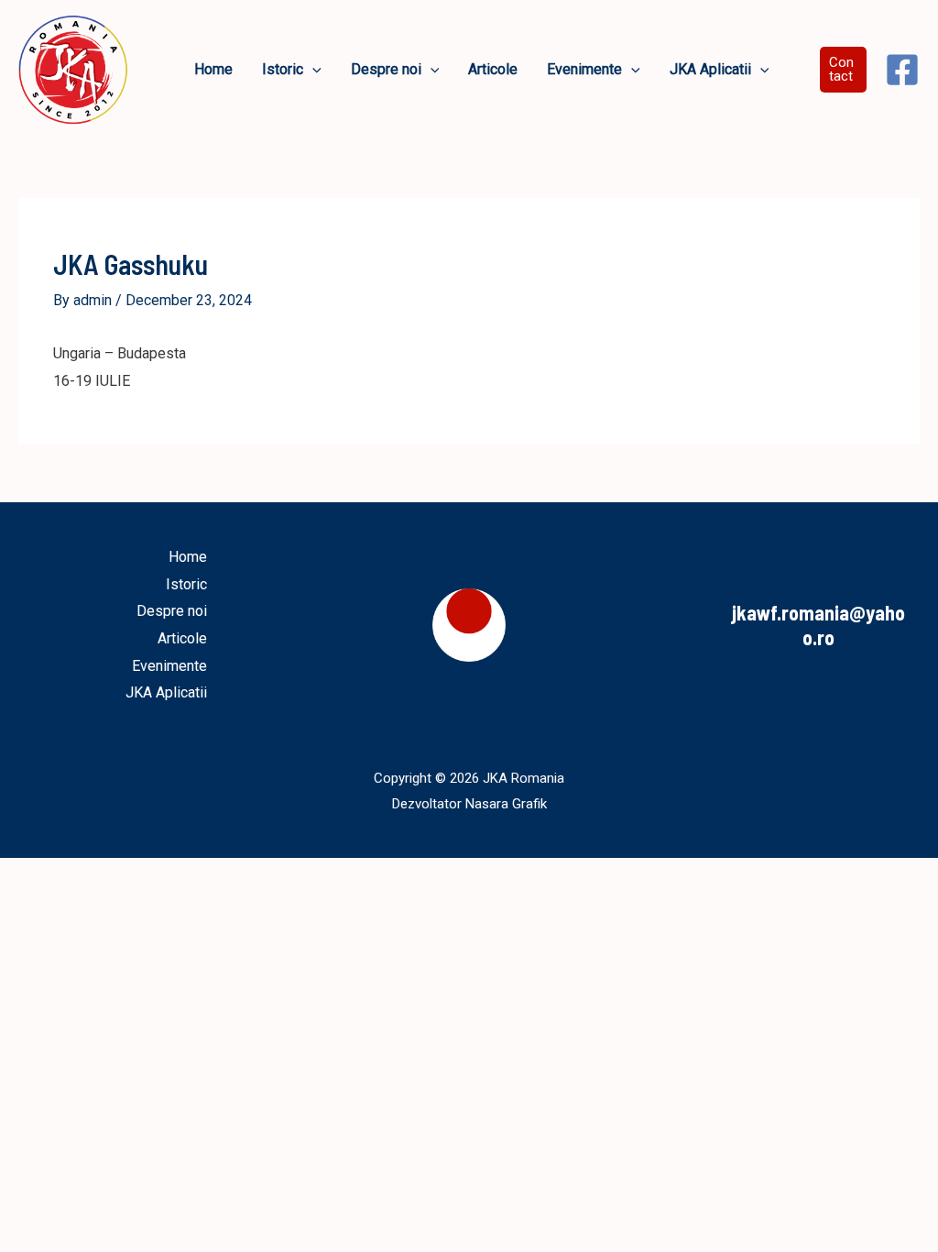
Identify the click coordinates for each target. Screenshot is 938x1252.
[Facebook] (902, 69)
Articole (182, 638)
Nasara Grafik (506, 804)
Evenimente (169, 666)
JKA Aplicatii (166, 692)
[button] (312, 70)
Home (188, 557)
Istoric (186, 584)
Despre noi (171, 611)
